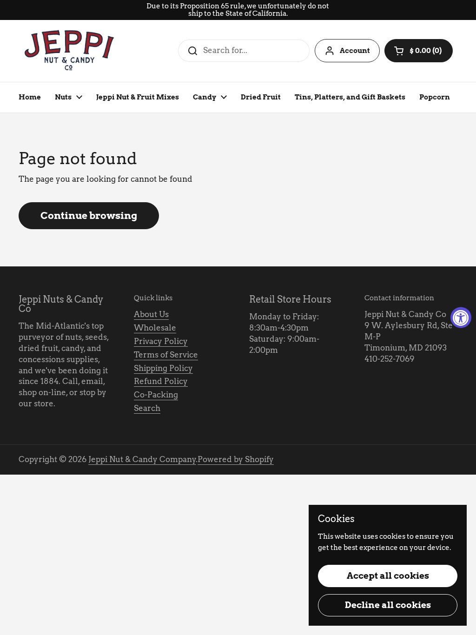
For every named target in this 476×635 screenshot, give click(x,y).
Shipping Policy (163, 368)
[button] (418, 50)
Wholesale (155, 327)
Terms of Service (166, 354)
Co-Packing (156, 394)
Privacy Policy (161, 341)
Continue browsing (88, 215)
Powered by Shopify (236, 459)
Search (147, 408)
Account (355, 50)
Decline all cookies (388, 605)
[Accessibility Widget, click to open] (460, 317)
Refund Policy (161, 381)
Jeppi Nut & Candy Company (142, 459)
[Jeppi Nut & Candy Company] (70, 51)
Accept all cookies (388, 575)
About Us (151, 314)
